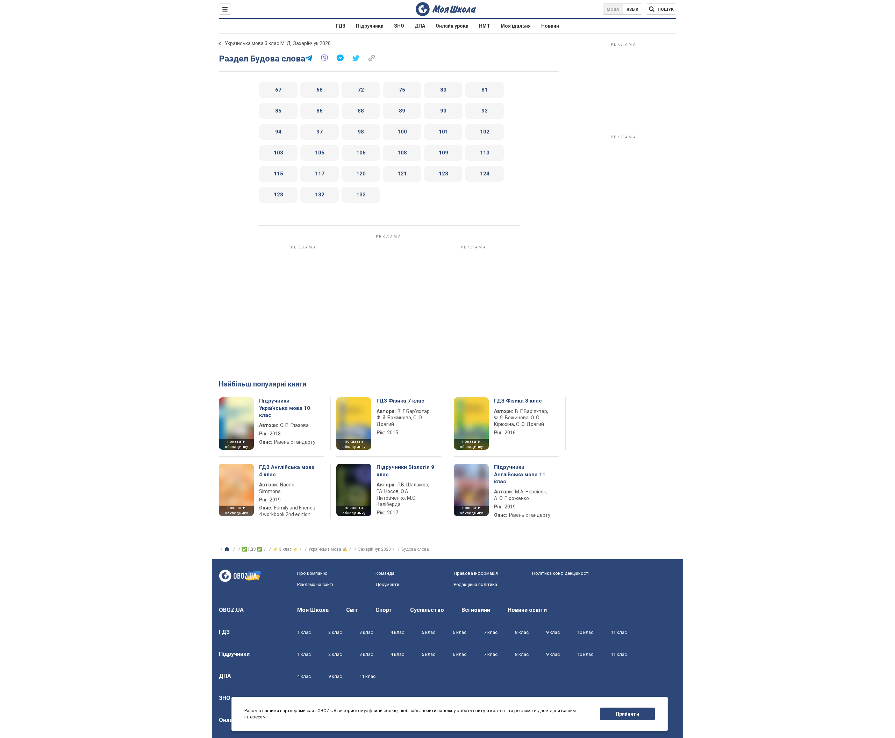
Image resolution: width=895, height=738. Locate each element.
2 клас (335, 632)
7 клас (490, 632)
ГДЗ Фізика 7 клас (400, 401)
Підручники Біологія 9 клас (405, 470)
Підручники (370, 26)
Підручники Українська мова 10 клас (284, 408)
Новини (550, 26)
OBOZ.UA (231, 610)
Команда (384, 573)
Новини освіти (527, 610)
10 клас (585, 632)
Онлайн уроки (452, 26)
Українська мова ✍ (328, 549)
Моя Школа (313, 610)
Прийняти (627, 714)
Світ (352, 610)
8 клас (522, 632)
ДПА (420, 26)
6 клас (459, 632)
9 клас (553, 632)
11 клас (619, 632)
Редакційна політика (475, 584)
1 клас (304, 632)
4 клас (397, 632)
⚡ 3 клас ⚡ (285, 549)
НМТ (484, 26)
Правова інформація (476, 573)
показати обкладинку (236, 444)
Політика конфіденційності (560, 573)
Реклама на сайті (315, 584)
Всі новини (475, 610)
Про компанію (312, 573)
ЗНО (399, 26)
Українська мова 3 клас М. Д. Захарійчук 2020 (278, 43)
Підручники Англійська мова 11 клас (519, 474)
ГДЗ (340, 26)
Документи (387, 584)
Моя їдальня (516, 26)
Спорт (384, 610)
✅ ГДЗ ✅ (252, 549)
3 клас (366, 632)
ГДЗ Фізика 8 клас (518, 401)
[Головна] (227, 549)
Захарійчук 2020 (374, 549)
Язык (632, 9)
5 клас (428, 632)
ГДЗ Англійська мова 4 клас (287, 470)
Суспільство (427, 610)
